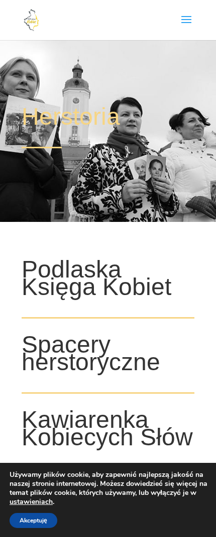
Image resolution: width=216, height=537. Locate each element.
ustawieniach (31, 501)
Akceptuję (33, 520)
